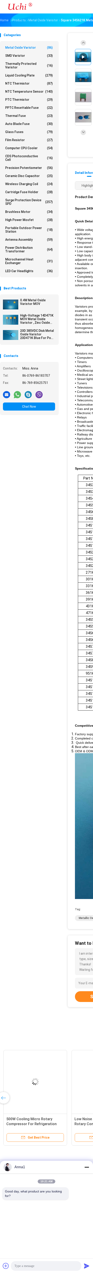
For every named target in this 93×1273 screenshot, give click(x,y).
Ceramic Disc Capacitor (29, 176)
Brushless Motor (29, 212)
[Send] (86, 1266)
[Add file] (6, 1266)
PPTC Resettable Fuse (29, 107)
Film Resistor (29, 140)
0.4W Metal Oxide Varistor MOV (33, 302)
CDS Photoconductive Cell (29, 158)
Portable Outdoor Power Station (29, 229)
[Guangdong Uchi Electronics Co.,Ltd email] (6, 394)
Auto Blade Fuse (29, 124)
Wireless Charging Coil (29, 184)
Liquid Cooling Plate (29, 75)
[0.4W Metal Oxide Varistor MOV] (10, 304)
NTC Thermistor (29, 83)
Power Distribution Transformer (29, 249)
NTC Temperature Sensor (29, 91)
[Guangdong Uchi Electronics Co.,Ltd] (20, 6)
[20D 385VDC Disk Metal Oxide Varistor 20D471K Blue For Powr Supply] (10, 335)
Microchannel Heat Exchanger (29, 261)
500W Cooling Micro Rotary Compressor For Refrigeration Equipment (31, 1124)
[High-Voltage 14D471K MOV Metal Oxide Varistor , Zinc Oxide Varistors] (10, 319)
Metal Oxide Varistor (29, 47)
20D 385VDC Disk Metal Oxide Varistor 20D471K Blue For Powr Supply (37, 334)
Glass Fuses (29, 132)
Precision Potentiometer (29, 168)
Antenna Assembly (29, 239)
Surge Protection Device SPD (29, 202)
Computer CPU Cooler (29, 148)
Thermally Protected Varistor (29, 65)
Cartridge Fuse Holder (29, 192)
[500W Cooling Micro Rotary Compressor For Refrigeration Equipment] (35, 1081)
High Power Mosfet (29, 220)
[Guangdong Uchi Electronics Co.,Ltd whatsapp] (17, 394)
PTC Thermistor (29, 99)
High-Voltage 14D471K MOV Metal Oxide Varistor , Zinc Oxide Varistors (36, 319)
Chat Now (29, 406)
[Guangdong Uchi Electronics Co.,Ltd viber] (39, 394)
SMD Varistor (29, 55)
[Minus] (86, 1167)
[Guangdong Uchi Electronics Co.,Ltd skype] (28, 394)
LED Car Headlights (29, 271)
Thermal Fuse (29, 116)
